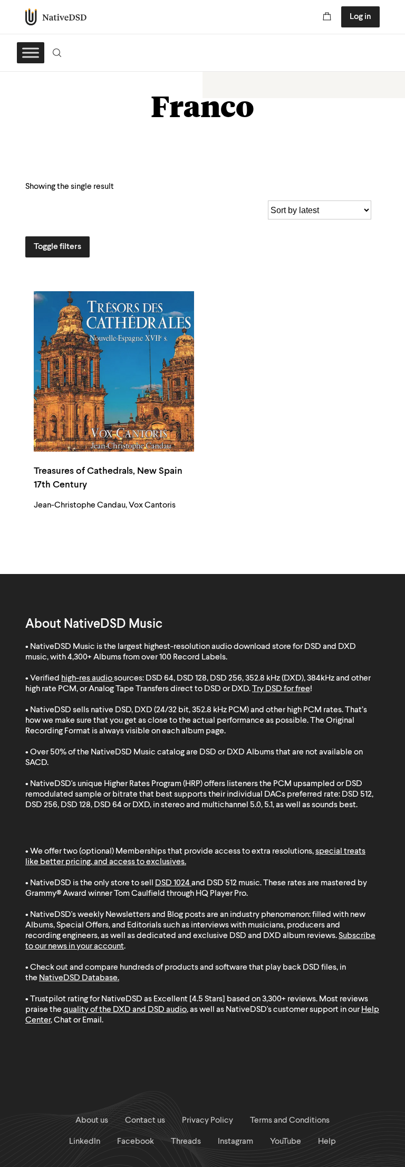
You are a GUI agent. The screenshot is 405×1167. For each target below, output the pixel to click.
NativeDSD (56, 16)
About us (91, 1120)
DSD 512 (222, 883)
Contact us (145, 1120)
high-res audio (86, 678)
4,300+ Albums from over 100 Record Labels (147, 657)
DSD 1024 (172, 883)
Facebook (135, 1141)
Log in (360, 17)
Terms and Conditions (290, 1120)
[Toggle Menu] (30, 52)
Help (327, 1141)
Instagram (235, 1141)
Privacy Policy (207, 1120)
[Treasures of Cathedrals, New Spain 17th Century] (114, 371)
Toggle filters (57, 247)
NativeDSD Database (78, 978)
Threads (186, 1141)
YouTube (285, 1141)
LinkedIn (84, 1141)
